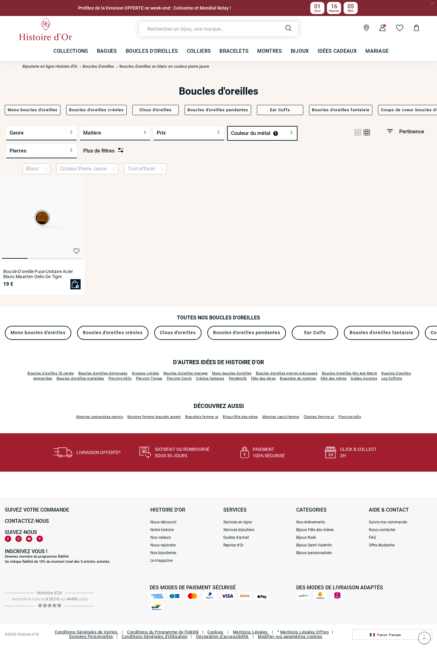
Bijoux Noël (306, 537)
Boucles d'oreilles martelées (80, 378)
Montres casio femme (280, 417)
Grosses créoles (145, 373)
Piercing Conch (179, 378)
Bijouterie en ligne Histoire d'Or (49, 66)
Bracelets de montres (298, 378)
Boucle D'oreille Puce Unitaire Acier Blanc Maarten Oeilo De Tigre (38, 274)
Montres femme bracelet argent (154, 417)
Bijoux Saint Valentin (314, 545)
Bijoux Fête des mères (315, 530)
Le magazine (161, 560)
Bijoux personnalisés (314, 553)
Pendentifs (238, 378)
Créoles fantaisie (210, 378)
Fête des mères (334, 378)
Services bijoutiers (238, 530)
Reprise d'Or (233, 545)
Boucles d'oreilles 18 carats (51, 373)
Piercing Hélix (120, 378)
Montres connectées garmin (99, 417)
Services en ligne (237, 522)
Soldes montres (364, 378)
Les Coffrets (391, 378)
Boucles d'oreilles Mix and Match (349, 373)
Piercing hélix (349, 417)
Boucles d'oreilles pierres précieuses (287, 373)
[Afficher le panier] (411, 29)
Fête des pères (263, 378)
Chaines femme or (319, 417)
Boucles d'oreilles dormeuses (103, 373)
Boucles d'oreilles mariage (185, 373)
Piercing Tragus (149, 378)
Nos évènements (310, 522)
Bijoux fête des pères (240, 417)
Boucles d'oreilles (98, 66)
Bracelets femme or (202, 417)
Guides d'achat (236, 537)
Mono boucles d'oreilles (232, 373)
